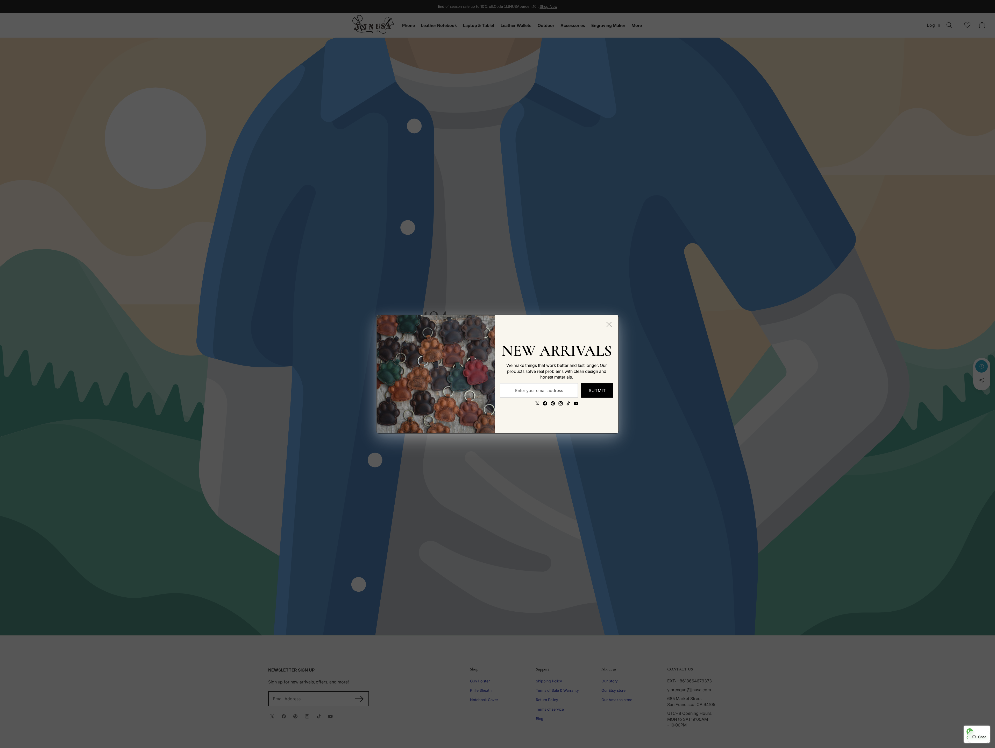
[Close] (609, 324)
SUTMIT (597, 390)
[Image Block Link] (436, 374)
